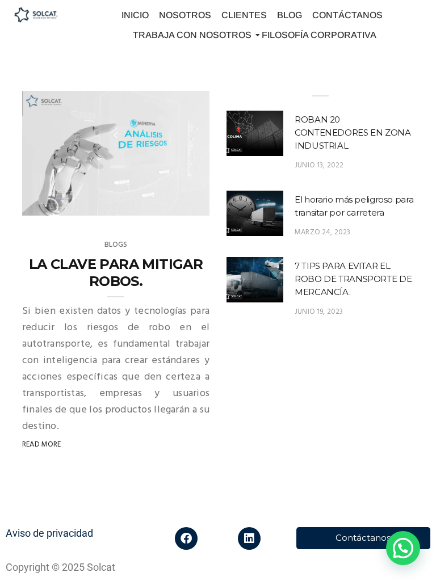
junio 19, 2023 (319, 312)
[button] (403, 548)
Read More (41, 445)
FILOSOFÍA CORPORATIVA (319, 35)
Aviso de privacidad (49, 533)
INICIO (135, 15)
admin (57, 208)
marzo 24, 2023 (323, 232)
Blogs (116, 245)
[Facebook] (186, 538)
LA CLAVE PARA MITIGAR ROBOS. (116, 272)
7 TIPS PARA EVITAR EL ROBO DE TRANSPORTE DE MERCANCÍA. (353, 278)
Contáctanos (363, 537)
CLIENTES (244, 15)
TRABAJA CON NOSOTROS (192, 35)
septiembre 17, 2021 (162, 208)
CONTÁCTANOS (347, 15)
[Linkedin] (249, 538)
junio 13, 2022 (319, 165)
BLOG (289, 15)
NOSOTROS (185, 15)
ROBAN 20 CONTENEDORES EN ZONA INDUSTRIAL (353, 132)
